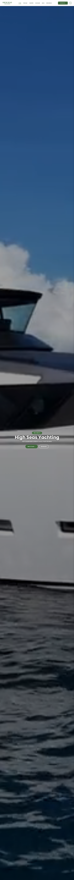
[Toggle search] (70, 3)
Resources (49, 3)
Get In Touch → (32, 446)
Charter (31, 3)
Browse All (43, 446)
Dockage (37, 3)
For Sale (25, 3)
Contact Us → (63, 3)
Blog (43, 3)
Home (20, 3)
